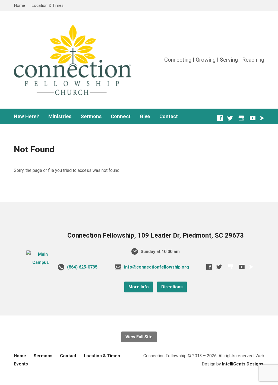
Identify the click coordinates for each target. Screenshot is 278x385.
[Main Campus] (40, 262)
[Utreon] (262, 118)
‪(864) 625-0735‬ (82, 267)
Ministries (59, 116)
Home (19, 5)
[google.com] (241, 118)
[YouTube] (252, 118)
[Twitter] (230, 118)
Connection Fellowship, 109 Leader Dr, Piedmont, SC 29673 (155, 235)
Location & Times (47, 5)
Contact (168, 116)
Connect (121, 116)
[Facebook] (220, 118)
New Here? (26, 116)
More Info (138, 286)
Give (145, 116)
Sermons (91, 116)
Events (21, 364)
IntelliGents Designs (242, 364)
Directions (172, 286)
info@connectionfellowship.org (156, 267)
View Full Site (139, 336)
